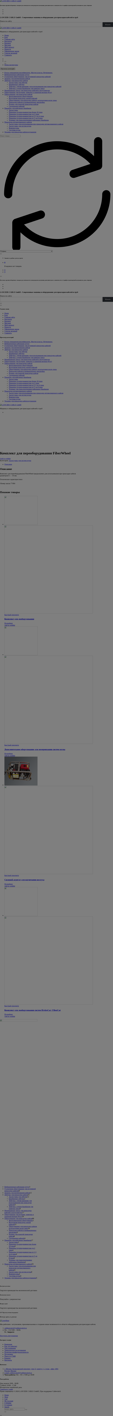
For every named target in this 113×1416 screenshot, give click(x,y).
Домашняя (20, 425)
